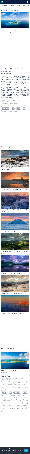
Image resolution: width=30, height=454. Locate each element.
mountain (24, 382)
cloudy (17, 382)
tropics (18, 108)
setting (8, 387)
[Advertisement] (15, 52)
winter (3, 403)
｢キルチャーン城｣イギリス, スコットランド (12, 273)
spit (18, 105)
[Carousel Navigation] (15, 363)
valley (14, 397)
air (7, 395)
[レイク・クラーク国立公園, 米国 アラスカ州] (27, 20)
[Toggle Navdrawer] (27, 2)
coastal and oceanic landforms (9, 103)
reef (9, 100)
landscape (4, 382)
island (14, 100)
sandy (21, 389)
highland (4, 392)
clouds (9, 111)
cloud (3, 111)
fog (23, 395)
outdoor (8, 379)
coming (13, 395)
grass (20, 403)
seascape (9, 389)
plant (18, 408)
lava (15, 403)
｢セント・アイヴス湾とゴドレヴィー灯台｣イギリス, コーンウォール (14, 168)
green (3, 405)
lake (14, 111)
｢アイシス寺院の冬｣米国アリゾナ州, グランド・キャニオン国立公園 (14, 210)
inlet (13, 108)
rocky (9, 400)
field (26, 403)
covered (4, 410)
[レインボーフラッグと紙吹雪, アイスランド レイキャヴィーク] (2, 20)
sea (20, 400)
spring (25, 400)
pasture (24, 405)
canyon (8, 397)
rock (15, 400)
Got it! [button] (26, 450)
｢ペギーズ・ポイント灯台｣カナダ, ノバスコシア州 (14, 189)
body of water (5, 108)
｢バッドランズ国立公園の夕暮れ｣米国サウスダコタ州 (15, 313)
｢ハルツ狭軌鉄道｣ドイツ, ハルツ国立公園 (11, 293)
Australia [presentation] (11, 5)
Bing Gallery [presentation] (4, 5)
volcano (10, 403)
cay (14, 105)
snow (10, 392)
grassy (18, 405)
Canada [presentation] (18, 5)
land (14, 384)
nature (20, 379)
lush (9, 405)
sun (3, 387)
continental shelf (6, 105)
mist (3, 397)
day (19, 384)
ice (9, 410)
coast (23, 105)
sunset (3, 384)
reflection (25, 392)
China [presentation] (23, 5)
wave (18, 395)
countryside (24, 408)
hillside (3, 408)
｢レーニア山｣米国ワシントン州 (9, 231)
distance (15, 410)
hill (13, 405)
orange (4, 400)
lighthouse (21, 397)
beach (3, 100)
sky (3, 379)
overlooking (11, 408)
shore (24, 108)
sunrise (20, 387)
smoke (24, 384)
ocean (26, 387)
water (9, 384)
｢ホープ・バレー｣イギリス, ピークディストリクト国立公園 (14, 252)
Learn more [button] (10, 452)
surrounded (17, 392)
